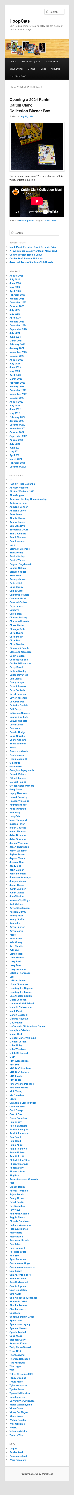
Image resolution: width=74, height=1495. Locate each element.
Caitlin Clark (50, 220)
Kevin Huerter (17, 927)
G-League (15, 762)
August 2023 (16, 359)
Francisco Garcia (19, 751)
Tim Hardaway (17, 1362)
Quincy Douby (17, 1186)
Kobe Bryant (16, 938)
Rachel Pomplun (19, 1190)
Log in (13, 1448)
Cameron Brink (18, 598)
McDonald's (16, 1022)
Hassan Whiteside (19, 800)
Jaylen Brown (17, 854)
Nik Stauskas (17, 1095)
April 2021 (15, 455)
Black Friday (16, 552)
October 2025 (17, 306)
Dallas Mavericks (19, 674)
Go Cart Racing (18, 781)
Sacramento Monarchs (22, 1267)
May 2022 (15, 413)
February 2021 (17, 462)
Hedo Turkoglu (18, 808)
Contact (31, 68)
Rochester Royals (19, 1240)
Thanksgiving (17, 1354)
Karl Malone (16, 904)
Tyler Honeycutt (18, 1385)
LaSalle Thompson (20, 972)
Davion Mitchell (18, 697)
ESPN (13, 747)
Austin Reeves (17, 522)
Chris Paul (15, 640)
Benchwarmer (17, 541)
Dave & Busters (18, 686)
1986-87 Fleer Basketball (23, 483)
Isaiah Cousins (18, 827)
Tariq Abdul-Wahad (20, 1347)
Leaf (12, 976)
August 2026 (16, 275)
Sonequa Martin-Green (22, 1316)
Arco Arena (16, 514)
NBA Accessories (19, 1060)
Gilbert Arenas (18, 778)
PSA (12, 1183)
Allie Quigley (17, 495)
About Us (55, 68)
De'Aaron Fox (17, 701)
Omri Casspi (16, 1110)
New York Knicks (19, 1087)
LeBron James (18, 980)
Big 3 (12, 545)
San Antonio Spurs (20, 1274)
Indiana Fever (17, 823)
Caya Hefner (16, 606)
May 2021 (15, 451)
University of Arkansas (22, 1400)
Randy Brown (17, 1198)
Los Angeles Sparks (21, 995)
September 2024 (18, 329)
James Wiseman (19, 843)
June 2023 (15, 367)
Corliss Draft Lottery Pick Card (26, 258)
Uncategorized (26, 220)
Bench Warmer (18, 537)
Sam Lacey (16, 1271)
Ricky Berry (16, 1232)
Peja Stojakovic (18, 1148)
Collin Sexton (17, 655)
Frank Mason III (18, 759)
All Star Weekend (19, 487)
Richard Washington (21, 1225)
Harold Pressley (18, 797)
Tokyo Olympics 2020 (21, 1374)
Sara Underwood (19, 1282)
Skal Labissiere (18, 1305)
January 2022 (17, 420)
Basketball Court (19, 529)
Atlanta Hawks (17, 518)
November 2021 (18, 428)
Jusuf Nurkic (17, 896)
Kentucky (15, 923)
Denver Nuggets (18, 720)
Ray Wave (15, 1209)
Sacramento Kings (20, 1263)
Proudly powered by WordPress (37, 1473)
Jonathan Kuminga (20, 877)
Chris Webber (17, 644)
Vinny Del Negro (19, 1412)
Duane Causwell (18, 739)
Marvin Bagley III (19, 1014)
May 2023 (15, 371)
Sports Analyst (18, 1332)
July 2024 (15, 333)
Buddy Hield (16, 583)
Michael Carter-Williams (23, 1037)
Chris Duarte (16, 632)
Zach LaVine (16, 1435)
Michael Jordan (18, 1041)
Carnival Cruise (18, 602)
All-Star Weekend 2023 (22, 491)
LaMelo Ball (16, 953)
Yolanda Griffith (18, 1431)
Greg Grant (16, 789)
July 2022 (15, 405)
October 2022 (17, 398)
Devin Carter (16, 724)
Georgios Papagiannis (22, 770)
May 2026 (15, 287)
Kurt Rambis (16, 946)
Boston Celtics (18, 568)
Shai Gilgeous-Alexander (23, 1297)
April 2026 (15, 291)
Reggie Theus (17, 1217)
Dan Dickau (16, 678)
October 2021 (17, 432)
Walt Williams (17, 1423)
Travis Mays (16, 1381)
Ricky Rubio (16, 1236)
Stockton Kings (18, 1343)
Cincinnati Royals (19, 648)
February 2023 (17, 382)
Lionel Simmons (19, 984)
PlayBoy (14, 1175)
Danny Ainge (17, 682)
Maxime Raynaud (19, 1018)
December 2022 (18, 390)
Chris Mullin (16, 636)
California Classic (19, 594)
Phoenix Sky (17, 1167)
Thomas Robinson (20, 1358)
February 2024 (17, 344)
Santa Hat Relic (18, 1278)
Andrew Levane (18, 503)
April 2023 (15, 375)
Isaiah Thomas (18, 831)
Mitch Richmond (19, 1053)
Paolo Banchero (18, 1125)
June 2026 (15, 283)
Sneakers (15, 1313)
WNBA (13, 1427)
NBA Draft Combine (20, 1068)
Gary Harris (16, 766)
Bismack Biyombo (20, 548)
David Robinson (18, 694)
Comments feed (18, 1456)
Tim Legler (16, 1366)
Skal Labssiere (18, 1309)
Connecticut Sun (19, 659)
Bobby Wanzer (18, 560)
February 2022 (17, 417)
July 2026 (15, 279)
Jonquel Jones (18, 881)
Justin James (17, 892)
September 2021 (18, 436)
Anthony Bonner (19, 506)
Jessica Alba (17, 862)
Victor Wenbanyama (21, 1404)
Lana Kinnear (17, 957)
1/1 (11, 480)
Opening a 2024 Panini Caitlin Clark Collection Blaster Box (30, 105)
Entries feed (16, 1452)
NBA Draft (15, 1064)
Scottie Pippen (18, 1286)
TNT (12, 1370)
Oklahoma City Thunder (23, 1102)
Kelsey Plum (17, 915)
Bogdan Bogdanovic (21, 564)
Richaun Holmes (19, 1228)
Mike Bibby (16, 1045)
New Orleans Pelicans (22, 1083)
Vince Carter (16, 1408)
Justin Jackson (18, 888)
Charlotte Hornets (19, 621)
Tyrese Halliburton (20, 1393)
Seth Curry (15, 1293)
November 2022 (18, 394)
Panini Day (16, 1122)
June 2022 (15, 409)
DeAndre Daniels (19, 705)
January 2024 (17, 348)
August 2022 (16, 401)
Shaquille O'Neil (18, 1301)
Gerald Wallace (18, 774)
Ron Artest (15, 1244)
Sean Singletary (18, 1290)
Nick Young (16, 1091)
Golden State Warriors (22, 785)
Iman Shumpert (18, 820)
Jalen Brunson (18, 835)
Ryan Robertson (18, 1259)
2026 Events (16, 68)
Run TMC (15, 1255)
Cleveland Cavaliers (20, 651)
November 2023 (18, 352)
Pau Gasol (15, 1137)
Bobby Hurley (17, 556)
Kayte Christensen (20, 908)
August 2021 (16, 439)
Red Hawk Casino (19, 1213)
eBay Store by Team (31, 61)
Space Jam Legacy (20, 1324)
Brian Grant (16, 575)
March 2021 (16, 459)
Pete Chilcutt (17, 1156)
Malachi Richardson (21, 1007)
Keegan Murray (18, 911)
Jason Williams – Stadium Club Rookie (31, 262)
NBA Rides (15, 1079)
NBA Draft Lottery (19, 1072)
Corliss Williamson (20, 663)
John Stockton (18, 873)
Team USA (15, 1351)
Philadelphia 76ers (20, 1160)
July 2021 (15, 443)
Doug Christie (17, 736)
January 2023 (17, 386)
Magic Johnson (18, 999)
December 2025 (18, 302)
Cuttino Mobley (18, 671)
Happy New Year (18, 793)
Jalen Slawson (18, 839)
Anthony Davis (18, 510)
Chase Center (17, 625)
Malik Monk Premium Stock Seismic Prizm (33, 247)
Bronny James (18, 579)
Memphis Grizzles (20, 1030)
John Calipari (17, 869)
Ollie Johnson (17, 1106)
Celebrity (14, 609)
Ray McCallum (18, 1206)
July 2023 (15, 363)
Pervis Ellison (17, 1152)
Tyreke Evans (17, 1389)
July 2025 (15, 310)
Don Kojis (15, 728)
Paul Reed (15, 1141)
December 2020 (18, 466)
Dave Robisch (17, 690)
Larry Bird (15, 961)
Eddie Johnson (18, 743)
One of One (16, 1114)
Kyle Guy (14, 950)
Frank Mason (17, 755)
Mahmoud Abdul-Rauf (22, 1003)
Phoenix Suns (17, 1171)
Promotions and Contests (24, 1179)
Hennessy (15, 812)
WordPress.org (18, 1460)
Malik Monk (16, 1011)
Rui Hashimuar (18, 1251)
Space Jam (16, 1320)
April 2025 (15, 317)
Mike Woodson (18, 1049)
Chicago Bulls (17, 629)
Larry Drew (16, 965)
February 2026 (17, 294)
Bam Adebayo (17, 525)
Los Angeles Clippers (21, 988)
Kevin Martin (17, 931)
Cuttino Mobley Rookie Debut (26, 254)
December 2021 (18, 424)
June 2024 (15, 336)
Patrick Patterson (19, 1133)
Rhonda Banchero (19, 1221)
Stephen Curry (18, 1339)
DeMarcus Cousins (20, 713)
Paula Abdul (16, 1144)
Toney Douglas (18, 1377)
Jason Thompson (19, 846)
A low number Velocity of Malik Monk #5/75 (33, 250)
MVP (12, 1057)
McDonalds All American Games (27, 1026)
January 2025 (17, 321)
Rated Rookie (17, 1202)
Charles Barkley (18, 617)
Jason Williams (18, 850)
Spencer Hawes (18, 1328)
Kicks (13, 934)
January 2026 (17, 298)
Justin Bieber (17, 885)
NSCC (13, 1099)
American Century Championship (28, 499)
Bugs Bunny (16, 587)
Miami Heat (16, 1034)
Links (43, 68)
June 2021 (15, 447)
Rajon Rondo (17, 1194)
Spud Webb (16, 1335)
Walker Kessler (18, 1420)
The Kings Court (18, 75)
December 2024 (18, 325)
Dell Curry (15, 709)
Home (13, 61)
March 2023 (16, 378)
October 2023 (17, 356)
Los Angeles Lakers (20, 992)
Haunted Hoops (18, 804)
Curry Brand (16, 667)
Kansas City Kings (20, 900)
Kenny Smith (17, 919)
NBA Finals (16, 1076)
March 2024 (16, 340)
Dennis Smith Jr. (19, 717)
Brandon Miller (18, 571)
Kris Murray (16, 942)
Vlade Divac (16, 1416)
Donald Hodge (17, 732)
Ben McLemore (18, 533)
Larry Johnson (18, 969)
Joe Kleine (15, 865)
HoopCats (20, 21)
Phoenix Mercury (19, 1163)
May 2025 (15, 313)
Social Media (52, 61)
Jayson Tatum (17, 858)
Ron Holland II (18, 1248)
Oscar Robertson (19, 1118)
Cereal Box (16, 613)
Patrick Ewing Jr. (19, 1129)
